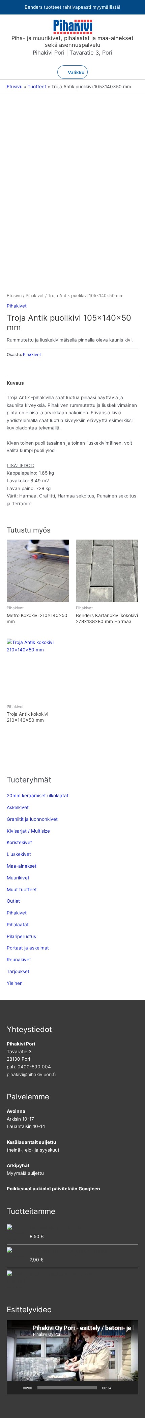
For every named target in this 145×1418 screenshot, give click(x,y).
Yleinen (15, 983)
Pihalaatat (18, 924)
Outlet (13, 901)
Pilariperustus (21, 936)
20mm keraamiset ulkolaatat (37, 795)
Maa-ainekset (21, 866)
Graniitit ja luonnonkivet (32, 819)
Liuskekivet (19, 854)
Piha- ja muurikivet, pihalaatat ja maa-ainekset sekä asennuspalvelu (72, 41)
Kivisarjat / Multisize (28, 831)
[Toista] (15, 1387)
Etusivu (14, 295)
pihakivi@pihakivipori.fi (31, 1074)
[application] (72, 1357)
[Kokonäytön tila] (129, 1387)
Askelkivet (18, 807)
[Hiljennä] (118, 1387)
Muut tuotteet (22, 889)
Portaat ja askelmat (28, 947)
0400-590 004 (34, 1066)
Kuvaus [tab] (15, 383)
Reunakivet (19, 959)
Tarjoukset (18, 971)
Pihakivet (35, 295)
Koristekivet (19, 842)
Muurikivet (18, 877)
